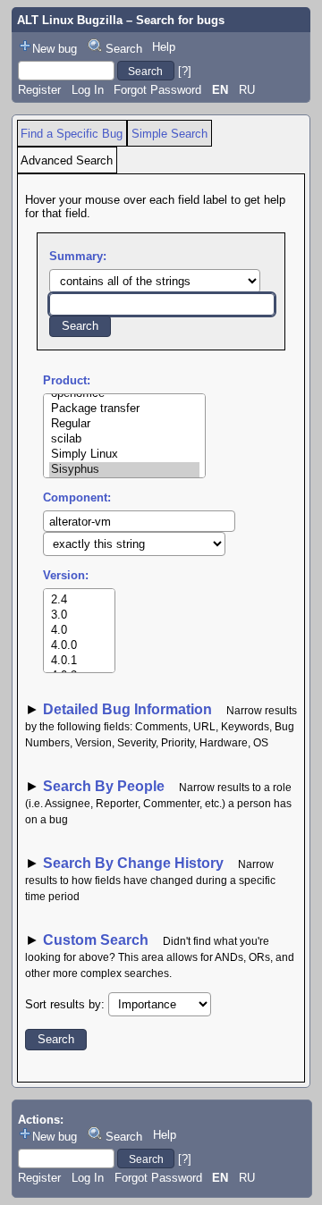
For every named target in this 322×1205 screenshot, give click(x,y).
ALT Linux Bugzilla (70, 20)
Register (39, 90)
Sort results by (63, 1004)
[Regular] (124, 424)
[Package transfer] (124, 409)
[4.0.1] (78, 661)
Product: (66, 380)
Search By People (104, 786)
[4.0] (78, 630)
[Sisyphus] (124, 469)
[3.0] (78, 615)
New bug (54, 48)
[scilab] (124, 439)
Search (124, 48)
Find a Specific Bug (72, 133)
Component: (77, 497)
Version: (66, 575)
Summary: (77, 256)
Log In (88, 90)
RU (247, 90)
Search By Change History (133, 863)
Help (163, 47)
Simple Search (169, 133)
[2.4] (78, 600)
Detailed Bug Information (129, 709)
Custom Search (95, 940)
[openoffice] (124, 393)
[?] (184, 71)
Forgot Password (157, 90)
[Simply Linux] (124, 454)
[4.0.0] (78, 645)
